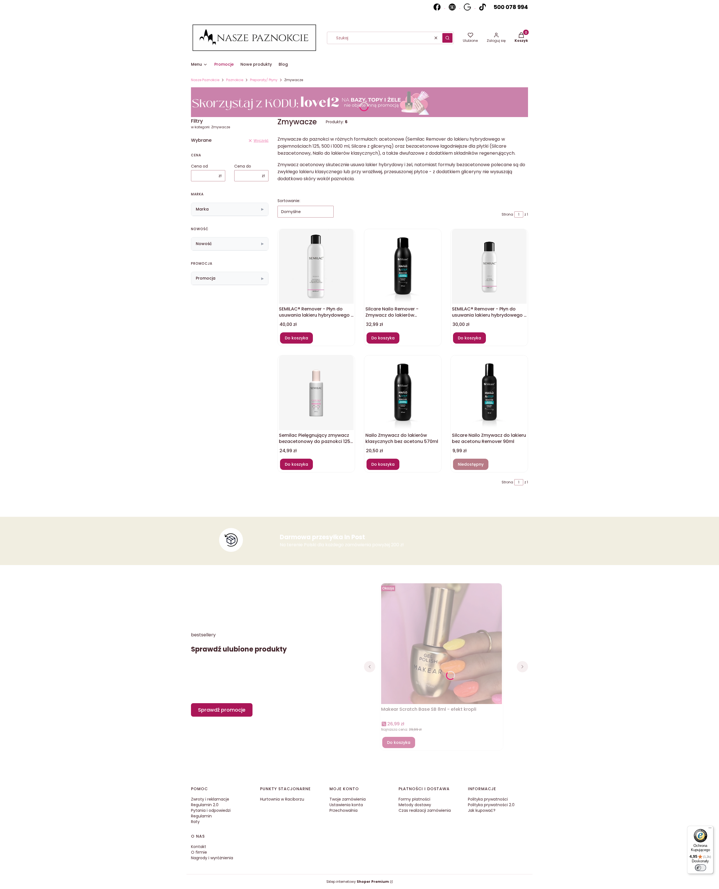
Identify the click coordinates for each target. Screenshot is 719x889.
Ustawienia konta (346, 805)
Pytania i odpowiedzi (211, 810)
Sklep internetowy (357, 881)
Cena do (242, 166)
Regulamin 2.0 (205, 805)
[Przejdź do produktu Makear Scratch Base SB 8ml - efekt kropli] (441, 646)
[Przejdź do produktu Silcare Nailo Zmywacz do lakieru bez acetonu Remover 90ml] (489, 392)
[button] (447, 38)
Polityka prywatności (488, 799)
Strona (507, 214)
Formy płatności (414, 799)
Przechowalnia (343, 810)
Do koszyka (296, 338)
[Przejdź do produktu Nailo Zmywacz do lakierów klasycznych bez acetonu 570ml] (402, 392)
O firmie (199, 852)
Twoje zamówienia (347, 799)
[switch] (700, 867)
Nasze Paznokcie (205, 79)
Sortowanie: (288, 201)
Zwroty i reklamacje (210, 799)
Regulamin (201, 816)
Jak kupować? (481, 810)
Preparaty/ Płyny (263, 79)
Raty (195, 821)
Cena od (199, 166)
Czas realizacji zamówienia (425, 810)
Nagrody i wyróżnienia (212, 858)
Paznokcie (234, 79)
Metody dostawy (415, 805)
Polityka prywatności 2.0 (491, 805)
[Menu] (710, 829)
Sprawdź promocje (221, 709)
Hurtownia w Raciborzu (282, 799)
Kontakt (198, 846)
